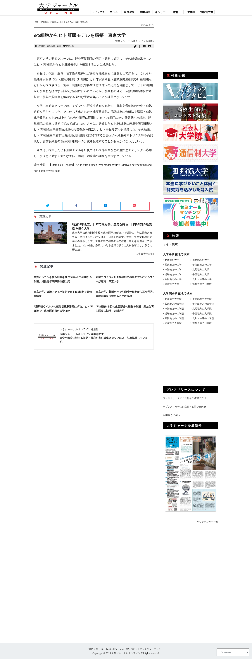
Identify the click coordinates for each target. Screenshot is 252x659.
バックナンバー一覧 (207, 521)
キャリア (160, 12)
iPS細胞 (41, 46)
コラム (114, 12)
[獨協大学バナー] (190, 193)
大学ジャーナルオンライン (125, 653)
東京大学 (70, 46)
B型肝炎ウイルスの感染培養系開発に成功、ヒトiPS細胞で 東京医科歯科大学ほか (64, 308)
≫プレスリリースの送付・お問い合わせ (184, 406)
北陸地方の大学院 (202, 308)
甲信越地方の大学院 (203, 303)
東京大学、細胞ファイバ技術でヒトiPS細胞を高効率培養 (63, 293)
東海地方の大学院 (174, 308)
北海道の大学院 (173, 299)
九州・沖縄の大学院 (203, 318)
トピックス (98, 12)
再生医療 (51, 46)
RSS (102, 649)
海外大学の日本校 (202, 284)
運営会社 (93, 649)
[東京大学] (50, 239)
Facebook (119, 649)
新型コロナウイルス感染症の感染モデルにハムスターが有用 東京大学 (125, 279)
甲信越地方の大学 (202, 264)
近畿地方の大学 (173, 274)
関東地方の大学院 (174, 303)
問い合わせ (132, 649)
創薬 (59, 46)
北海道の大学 (172, 259)
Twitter (109, 649)
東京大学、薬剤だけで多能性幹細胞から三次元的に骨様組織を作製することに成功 (125, 293)
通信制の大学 (172, 284)
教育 (175, 12)
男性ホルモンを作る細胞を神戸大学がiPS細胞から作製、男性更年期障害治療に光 (63, 279)
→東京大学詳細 (145, 254)
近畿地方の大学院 (174, 313)
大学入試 (145, 12)
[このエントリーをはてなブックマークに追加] (144, 46)
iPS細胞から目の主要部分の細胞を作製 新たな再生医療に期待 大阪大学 (125, 308)
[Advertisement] (93, 188)
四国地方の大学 (173, 279)
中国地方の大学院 (202, 313)
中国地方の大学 (200, 274)
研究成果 (129, 12)
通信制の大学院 (173, 323)
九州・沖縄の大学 (202, 279)
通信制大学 (206, 12)
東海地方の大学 (173, 269)
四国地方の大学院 (174, 318)
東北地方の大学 (200, 259)
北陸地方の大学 (200, 269)
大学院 (191, 12)
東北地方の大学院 (202, 299)
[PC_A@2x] (190, 226)
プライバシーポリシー (151, 649)
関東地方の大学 (173, 264)
